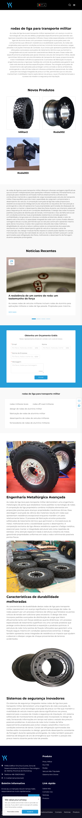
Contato (58, 812)
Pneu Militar (47, 762)
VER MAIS (12, 312)
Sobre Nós (46, 789)
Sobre (50, 812)
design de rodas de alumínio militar (26, 409)
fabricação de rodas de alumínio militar (27, 413)
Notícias (45, 795)
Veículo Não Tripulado (51, 771)
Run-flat (45, 765)
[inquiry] (79, 400)
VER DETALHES (23, 113)
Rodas (45, 768)
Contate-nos (47, 792)
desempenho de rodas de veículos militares (29, 418)
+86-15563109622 (18, 774)
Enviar (41, 377)
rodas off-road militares (43, 404)
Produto (45, 798)
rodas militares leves (19, 404)
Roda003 (23, 173)
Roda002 (59, 132)
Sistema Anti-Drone (50, 775)
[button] (34, 318)
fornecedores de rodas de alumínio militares (30, 423)
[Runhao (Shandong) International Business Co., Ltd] (9, 5)
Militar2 (23, 132)
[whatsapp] (79, 405)
